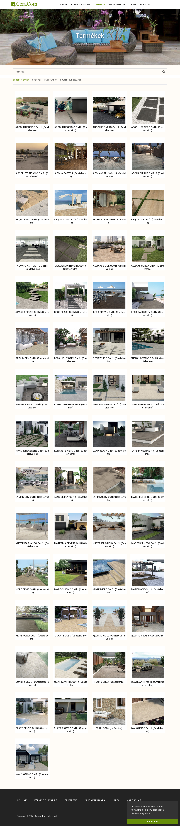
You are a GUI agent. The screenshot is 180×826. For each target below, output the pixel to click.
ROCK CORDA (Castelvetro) (109, 681)
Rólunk (63, 5)
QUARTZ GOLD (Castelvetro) (71, 635)
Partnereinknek (118, 5)
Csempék (36, 80)
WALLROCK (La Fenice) (109, 728)
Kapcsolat (146, 5)
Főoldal (83, 44)
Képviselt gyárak (81, 5)
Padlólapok (50, 80)
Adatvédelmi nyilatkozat (46, 816)
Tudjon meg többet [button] (141, 813)
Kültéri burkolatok (70, 80)
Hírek (133, 5)
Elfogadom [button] (152, 821)
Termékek (99, 5)
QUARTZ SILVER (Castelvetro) (147, 635)
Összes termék (21, 80)
